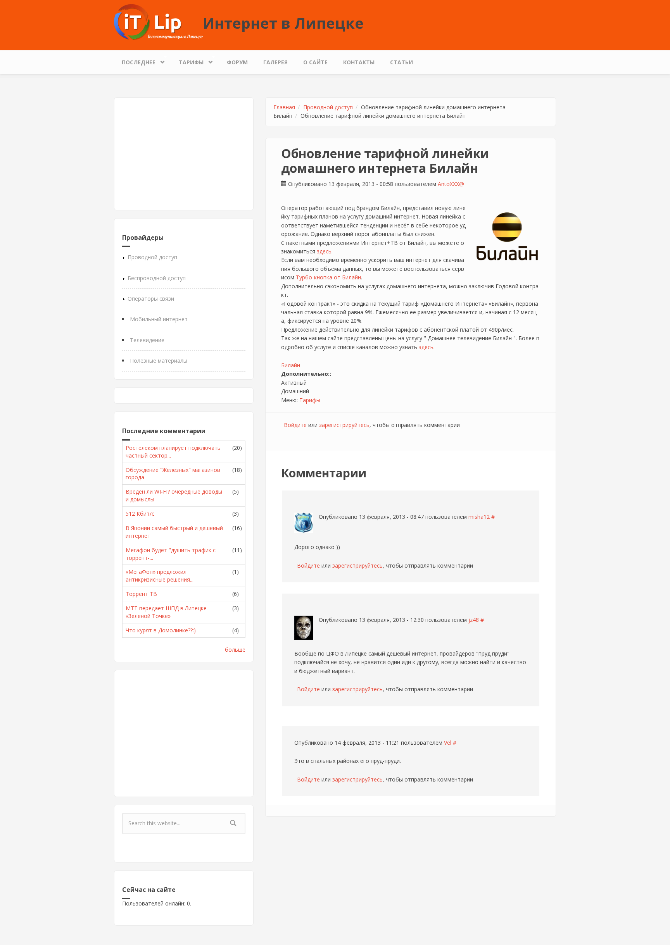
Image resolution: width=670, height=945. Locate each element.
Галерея (275, 62)
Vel (447, 742)
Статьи (401, 62)
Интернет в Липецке (283, 22)
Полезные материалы (158, 360)
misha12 (479, 516)
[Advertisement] (183, 153)
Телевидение (147, 340)
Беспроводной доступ (157, 278)
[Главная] (158, 21)
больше (235, 649)
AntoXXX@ (451, 184)
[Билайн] (507, 237)
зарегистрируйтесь (344, 425)
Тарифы (187, 60)
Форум (237, 62)
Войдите (295, 425)
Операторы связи (151, 298)
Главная (284, 107)
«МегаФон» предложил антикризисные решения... (159, 575)
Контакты (359, 62)
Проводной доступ (152, 257)
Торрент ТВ (141, 593)
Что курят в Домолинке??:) (161, 630)
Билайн (290, 365)
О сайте (315, 62)
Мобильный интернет (159, 319)
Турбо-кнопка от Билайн (328, 277)
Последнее (134, 60)
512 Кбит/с (140, 513)
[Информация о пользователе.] (303, 523)
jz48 (473, 619)
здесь (324, 251)
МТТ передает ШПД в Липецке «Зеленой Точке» (166, 612)
